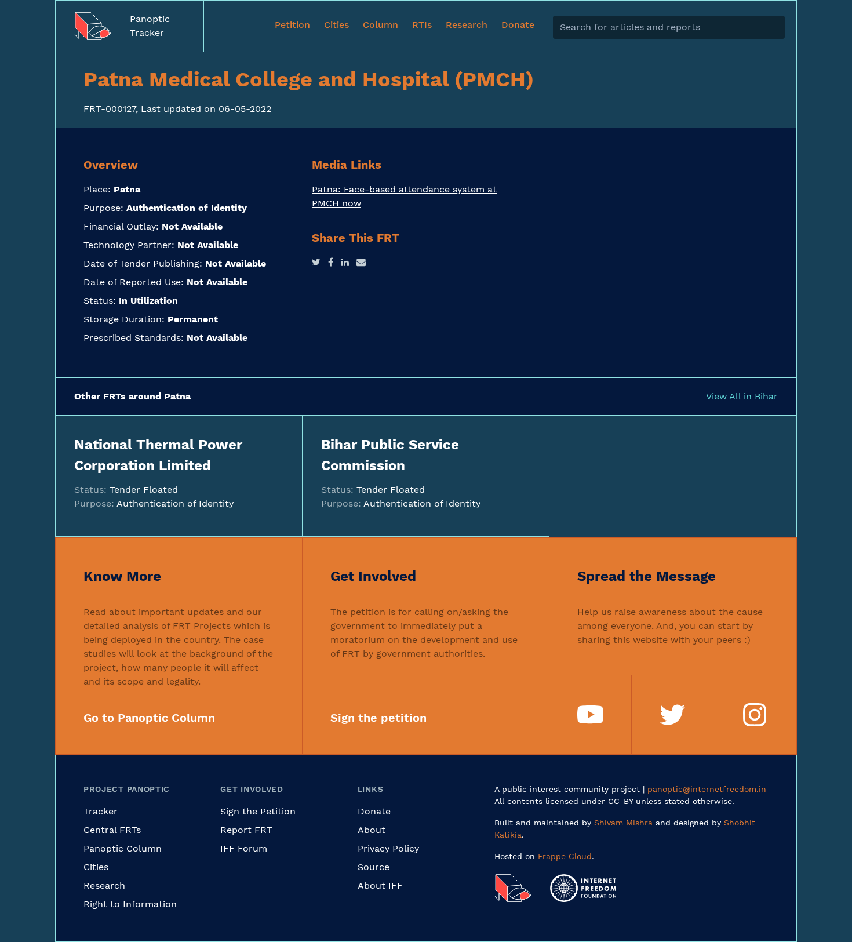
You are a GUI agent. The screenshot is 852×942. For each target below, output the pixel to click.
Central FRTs (112, 829)
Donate (374, 811)
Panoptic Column (122, 848)
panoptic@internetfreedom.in (706, 789)
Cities (95, 866)
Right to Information (130, 904)
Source (373, 866)
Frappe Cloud (565, 856)
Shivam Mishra (623, 822)
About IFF (380, 885)
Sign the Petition (258, 811)
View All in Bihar (742, 396)
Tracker (100, 811)
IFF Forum (243, 848)
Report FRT (246, 829)
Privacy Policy (388, 848)
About (371, 829)
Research (104, 885)
